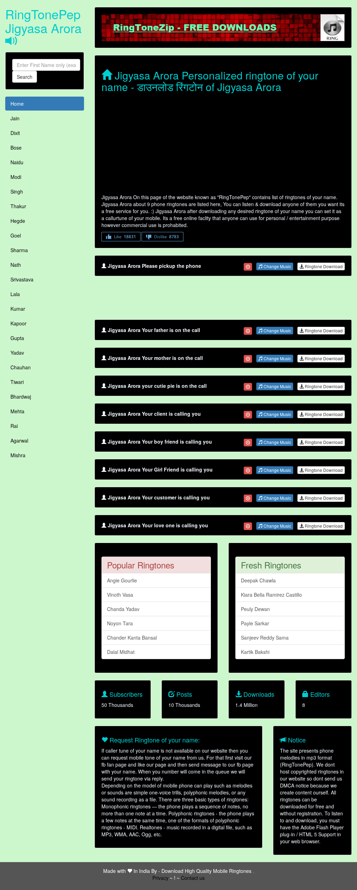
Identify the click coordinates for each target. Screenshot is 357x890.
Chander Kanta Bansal (132, 637)
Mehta (17, 411)
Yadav (17, 352)
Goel (15, 235)
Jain (15, 118)
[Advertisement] (223, 145)
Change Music (277, 266)
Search (24, 76)
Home (17, 103)
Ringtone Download (323, 266)
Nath (15, 264)
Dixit (15, 132)
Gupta (17, 337)
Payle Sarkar (255, 623)
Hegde (17, 220)
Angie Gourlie (122, 580)
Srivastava (21, 279)
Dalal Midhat (121, 651)
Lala (15, 294)
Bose (16, 147)
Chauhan (20, 367)
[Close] (248, 267)
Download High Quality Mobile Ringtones (206, 870)
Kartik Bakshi (255, 651)
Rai (14, 425)
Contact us (193, 877)
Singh (16, 191)
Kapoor (18, 323)
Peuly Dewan (255, 608)
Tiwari (17, 381)
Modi (15, 176)
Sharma (19, 250)
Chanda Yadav (123, 608)
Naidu (16, 162)
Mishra (17, 455)
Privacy (160, 877)
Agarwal (19, 440)
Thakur (18, 206)
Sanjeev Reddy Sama (265, 637)
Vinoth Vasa (120, 594)
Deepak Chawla (258, 580)
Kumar (17, 308)
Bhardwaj (20, 396)
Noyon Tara (120, 623)
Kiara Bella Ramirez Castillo (271, 594)
